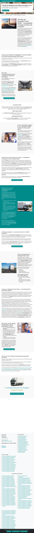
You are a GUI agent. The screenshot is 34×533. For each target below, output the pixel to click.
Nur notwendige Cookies (15, 531)
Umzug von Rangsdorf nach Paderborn (8, 511)
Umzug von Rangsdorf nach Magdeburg (25, 482)
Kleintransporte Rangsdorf (22, 446)
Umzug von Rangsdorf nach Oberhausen (25, 489)
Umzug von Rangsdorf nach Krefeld (24, 485)
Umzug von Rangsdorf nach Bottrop (8, 522)
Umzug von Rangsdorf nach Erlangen (8, 527)
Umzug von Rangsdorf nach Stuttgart (8, 484)
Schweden (25, 368)
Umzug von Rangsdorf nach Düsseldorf (9, 494)
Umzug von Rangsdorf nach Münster (8, 500)
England (21, 368)
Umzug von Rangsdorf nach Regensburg (9, 510)
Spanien (18, 367)
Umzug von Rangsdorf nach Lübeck (24, 487)
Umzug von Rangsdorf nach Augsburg (8, 490)
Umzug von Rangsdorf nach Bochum (8, 497)
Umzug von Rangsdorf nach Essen (8, 477)
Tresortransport (5, 85)
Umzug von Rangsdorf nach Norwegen (8, 457)
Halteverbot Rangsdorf (22, 440)
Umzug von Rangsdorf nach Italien (8, 463)
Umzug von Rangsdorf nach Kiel (23, 479)
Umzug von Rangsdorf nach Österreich (8, 466)
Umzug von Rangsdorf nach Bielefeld (8, 499)
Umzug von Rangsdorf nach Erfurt (24, 488)
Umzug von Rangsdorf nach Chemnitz (24, 480)
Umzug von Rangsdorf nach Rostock (24, 490)
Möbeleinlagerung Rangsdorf (23, 442)
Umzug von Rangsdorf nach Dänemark (8, 467)
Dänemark (26, 367)
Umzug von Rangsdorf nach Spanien (8, 470)
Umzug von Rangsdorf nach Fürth (8, 515)
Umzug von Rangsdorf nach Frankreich (8, 465)
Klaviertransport (6, 87)
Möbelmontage (21, 311)
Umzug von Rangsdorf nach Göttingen (8, 523)
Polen (2, 369)
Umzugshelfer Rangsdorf (22, 448)
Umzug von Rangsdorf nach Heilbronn (8, 518)
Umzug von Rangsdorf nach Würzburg (8, 517)
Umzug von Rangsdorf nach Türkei (8, 460)
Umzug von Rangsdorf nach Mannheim (8, 501)
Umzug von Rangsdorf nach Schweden (8, 459)
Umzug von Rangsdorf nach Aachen (24, 477)
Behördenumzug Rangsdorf (23, 449)
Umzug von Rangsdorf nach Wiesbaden (9, 503)
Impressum (4, 446)
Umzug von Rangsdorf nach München (8, 488)
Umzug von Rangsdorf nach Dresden (8, 482)
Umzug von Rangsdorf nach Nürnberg (8, 489)
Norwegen (7, 370)
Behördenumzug (12, 89)
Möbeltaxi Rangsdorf (21, 447)
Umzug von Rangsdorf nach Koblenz (8, 526)
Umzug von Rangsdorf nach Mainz (24, 486)
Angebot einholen (6, 10)
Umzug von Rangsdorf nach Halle (23, 481)
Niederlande (8, 368)
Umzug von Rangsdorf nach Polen (8, 458)
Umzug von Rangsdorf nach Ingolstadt (8, 512)
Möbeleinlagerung (13, 88)
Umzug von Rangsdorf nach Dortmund (8, 493)
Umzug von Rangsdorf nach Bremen (8, 480)
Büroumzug (12, 84)
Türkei (19, 368)
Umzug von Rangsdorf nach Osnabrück (25, 501)
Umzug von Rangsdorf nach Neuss (24, 508)
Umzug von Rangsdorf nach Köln (7, 495)
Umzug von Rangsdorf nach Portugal (8, 468)
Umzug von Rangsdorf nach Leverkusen (25, 502)
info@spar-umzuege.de (8, 441)
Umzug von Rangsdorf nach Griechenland (9, 462)
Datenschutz (4, 447)
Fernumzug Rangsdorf (22, 438)
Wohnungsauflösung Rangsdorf (23, 444)
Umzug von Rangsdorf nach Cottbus (8, 481)
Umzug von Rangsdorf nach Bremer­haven (9, 525)
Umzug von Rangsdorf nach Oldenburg (24, 500)
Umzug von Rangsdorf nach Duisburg (8, 496)
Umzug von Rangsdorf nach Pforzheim (8, 520)
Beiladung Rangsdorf (21, 451)
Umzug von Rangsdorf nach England (8, 461)
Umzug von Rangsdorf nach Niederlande (9, 464)
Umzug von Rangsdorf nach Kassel (24, 491)
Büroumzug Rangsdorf (22, 437)
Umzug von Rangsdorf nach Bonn (8, 476)
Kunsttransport (4, 84)
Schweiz (11, 368)
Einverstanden (9, 531)
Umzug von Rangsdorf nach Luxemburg (9, 456)
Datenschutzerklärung (24, 531)
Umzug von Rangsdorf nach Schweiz (8, 471)
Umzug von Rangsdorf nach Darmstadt (24, 504)
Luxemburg (12, 370)
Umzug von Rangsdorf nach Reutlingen (8, 524)
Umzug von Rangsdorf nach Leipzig (8, 479)
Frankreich (3, 368)
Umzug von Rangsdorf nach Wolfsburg (8, 521)
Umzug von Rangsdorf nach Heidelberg (25, 505)
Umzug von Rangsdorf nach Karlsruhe (8, 502)
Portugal (22, 367)
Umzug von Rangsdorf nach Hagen (24, 493)
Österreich (30, 367)
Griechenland (15, 368)
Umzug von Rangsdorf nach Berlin (8, 475)
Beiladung (20, 134)
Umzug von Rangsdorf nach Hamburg (8, 485)
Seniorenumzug (6, 90)
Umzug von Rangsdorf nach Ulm (7, 519)
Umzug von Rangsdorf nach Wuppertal (8, 498)
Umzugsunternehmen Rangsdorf (8, 1)
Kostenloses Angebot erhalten (9, 98)
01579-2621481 (5, 439)
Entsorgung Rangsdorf (22, 445)
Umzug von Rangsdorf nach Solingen (24, 503)
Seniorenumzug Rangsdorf (22, 443)
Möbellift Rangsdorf (21, 452)
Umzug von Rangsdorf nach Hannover (8, 491)
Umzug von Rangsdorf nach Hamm (24, 495)
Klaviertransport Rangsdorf (22, 441)
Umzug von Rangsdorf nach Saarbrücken (25, 494)
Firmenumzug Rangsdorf (22, 439)
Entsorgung (5, 89)
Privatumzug (20, 135)
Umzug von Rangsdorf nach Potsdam (8, 483)
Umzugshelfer (4, 309)
